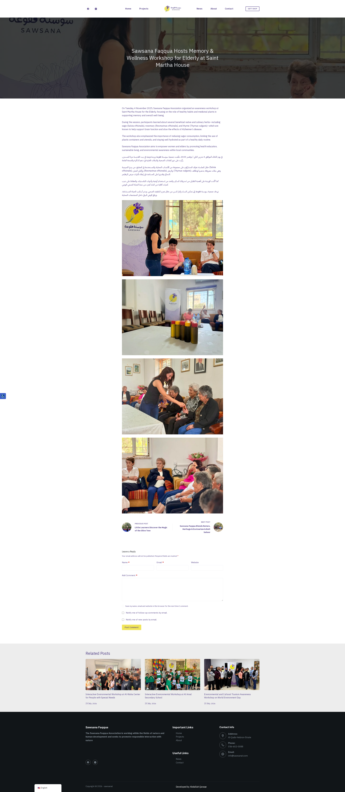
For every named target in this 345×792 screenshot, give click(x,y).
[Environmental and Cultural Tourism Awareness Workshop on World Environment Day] (231, 674)
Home (128, 8)
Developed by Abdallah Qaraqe (191, 786)
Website (195, 562)
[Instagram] (96, 8)
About (214, 8)
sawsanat (108, 786)
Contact (229, 8)
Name (126, 562)
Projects (143, 8)
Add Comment (129, 575)
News (199, 8)
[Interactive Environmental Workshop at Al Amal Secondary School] (172, 674)
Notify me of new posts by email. (141, 619)
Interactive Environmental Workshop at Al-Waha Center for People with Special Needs (113, 696)
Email (160, 562)
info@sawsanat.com (238, 755)
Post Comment (132, 627)
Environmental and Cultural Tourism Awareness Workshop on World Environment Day (227, 696)
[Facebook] (88, 8)
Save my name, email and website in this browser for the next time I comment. (156, 606)
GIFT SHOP (252, 8)
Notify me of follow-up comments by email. (146, 612)
